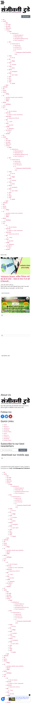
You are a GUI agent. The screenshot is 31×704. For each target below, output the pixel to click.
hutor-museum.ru (19, 40)
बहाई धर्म (7, 99)
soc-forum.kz (18, 49)
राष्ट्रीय (4, 21)
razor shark (15, 75)
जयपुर (10, 81)
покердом (14, 71)
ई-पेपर (4, 106)
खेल (4, 88)
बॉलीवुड (7, 94)
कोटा (10, 78)
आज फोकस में (9, 130)
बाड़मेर (10, 62)
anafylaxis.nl (15, 33)
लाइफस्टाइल (8, 116)
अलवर (10, 76)
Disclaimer (6, 430)
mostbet (14, 64)
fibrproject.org (18, 37)
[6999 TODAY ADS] (15, 312)
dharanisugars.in (18, 35)
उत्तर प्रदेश (8, 24)
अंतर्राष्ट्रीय (5, 87)
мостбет (11, 125)
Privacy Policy (7, 431)
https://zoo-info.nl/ (14, 118)
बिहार (7, 23)
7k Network (26, 468)
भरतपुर (10, 66)
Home (5, 424)
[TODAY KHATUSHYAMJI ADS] (15, 315)
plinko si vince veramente (16, 114)
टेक (6, 109)
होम (3, 19)
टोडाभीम (13, 83)
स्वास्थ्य (4, 90)
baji (10, 132)
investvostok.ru (16, 43)
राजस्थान (8, 30)
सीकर (10, 42)
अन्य (4, 107)
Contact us (7, 428)
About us (6, 426)
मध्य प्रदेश (8, 26)
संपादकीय (8, 133)
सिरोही (10, 31)
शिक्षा (7, 120)
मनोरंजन (4, 92)
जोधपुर (10, 80)
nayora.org (17, 45)
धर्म (3, 95)
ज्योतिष (7, 101)
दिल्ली (7, 85)
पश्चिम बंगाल (8, 28)
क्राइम (7, 123)
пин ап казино (13, 111)
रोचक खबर (8, 113)
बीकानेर (10, 69)
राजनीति (7, 126)
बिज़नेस (4, 102)
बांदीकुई (13, 61)
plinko (13, 68)
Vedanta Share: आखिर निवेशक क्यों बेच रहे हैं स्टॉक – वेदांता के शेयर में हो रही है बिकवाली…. (15, 279)
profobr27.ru (17, 47)
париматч (11, 128)
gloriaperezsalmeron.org (21, 38)
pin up (13, 57)
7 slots (10, 121)
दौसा (10, 59)
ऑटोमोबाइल (8, 104)
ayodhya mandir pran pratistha (14, 97)
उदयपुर (10, 56)
